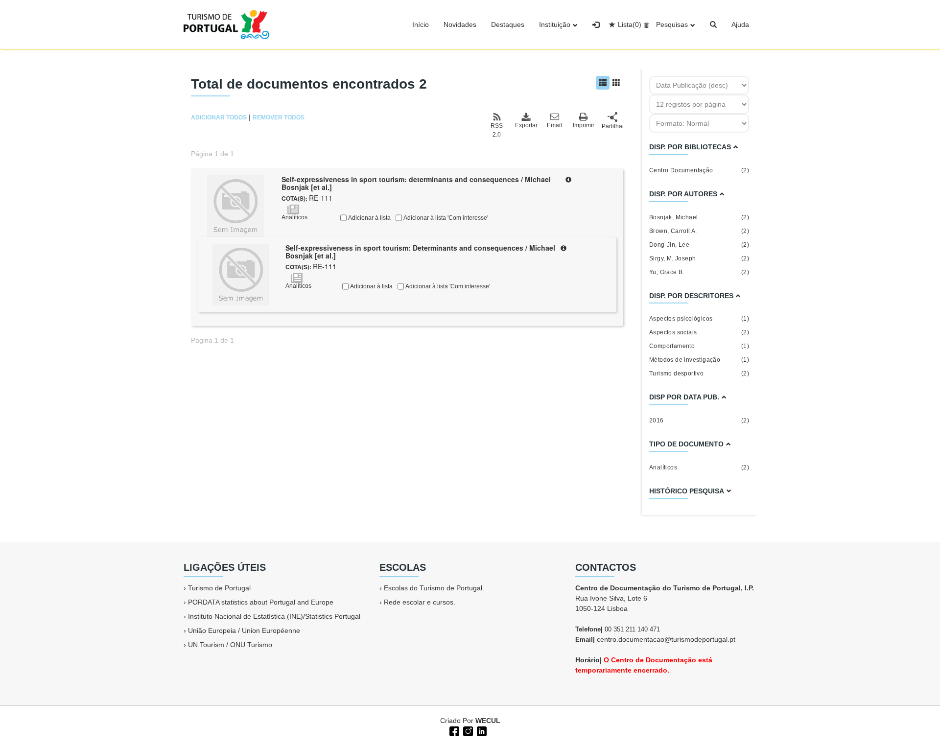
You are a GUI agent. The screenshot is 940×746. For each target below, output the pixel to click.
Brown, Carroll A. (699, 231)
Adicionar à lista (369, 217)
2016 (699, 420)
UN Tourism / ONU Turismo (230, 645)
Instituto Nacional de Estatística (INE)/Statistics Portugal (274, 616)
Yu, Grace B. (699, 272)
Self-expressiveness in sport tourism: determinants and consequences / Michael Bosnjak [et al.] (416, 183)
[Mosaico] (616, 83)
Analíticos (699, 467)
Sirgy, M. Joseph (699, 258)
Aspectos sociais (699, 332)
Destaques (507, 24)
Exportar (526, 125)
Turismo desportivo (699, 373)
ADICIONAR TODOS (219, 117)
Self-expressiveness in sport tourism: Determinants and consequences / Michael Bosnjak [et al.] (420, 252)
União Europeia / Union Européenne (244, 630)
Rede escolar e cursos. (419, 602)
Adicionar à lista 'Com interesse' (445, 217)
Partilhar (612, 126)
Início (420, 24)
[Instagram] (467, 730)
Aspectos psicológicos (699, 318)
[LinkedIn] (481, 730)
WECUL (487, 720)
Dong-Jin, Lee (699, 244)
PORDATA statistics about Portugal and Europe (260, 602)
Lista (629, 24)
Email (554, 125)
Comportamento (699, 346)
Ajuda (740, 24)
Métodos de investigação (699, 359)
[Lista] (603, 83)
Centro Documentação (699, 170)
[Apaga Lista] (645, 24)
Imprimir (583, 125)
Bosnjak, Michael (699, 217)
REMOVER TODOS (279, 117)
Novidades (460, 24)
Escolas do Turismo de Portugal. (434, 588)
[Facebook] (453, 730)
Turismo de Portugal (219, 588)
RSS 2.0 (497, 130)
